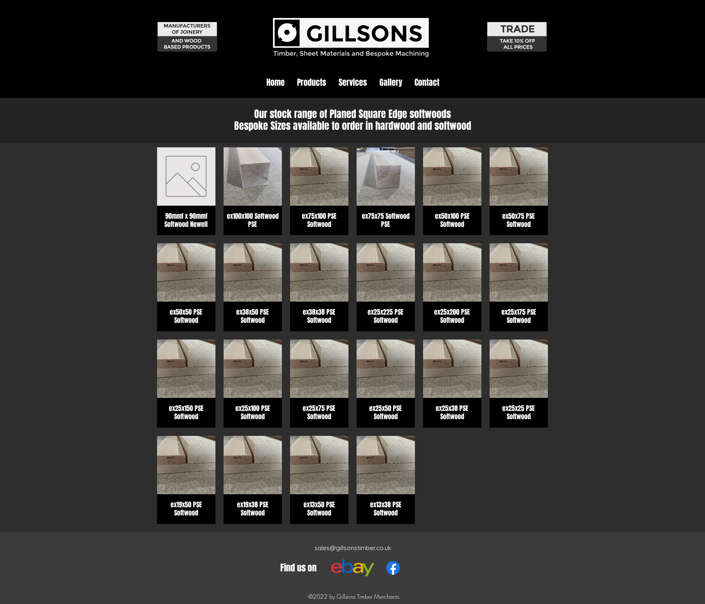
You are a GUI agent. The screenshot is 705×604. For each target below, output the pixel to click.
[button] (312, 82)
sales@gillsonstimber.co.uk (353, 548)
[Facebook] (393, 568)
